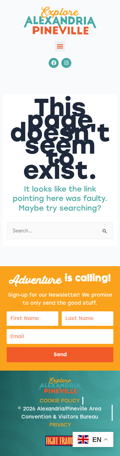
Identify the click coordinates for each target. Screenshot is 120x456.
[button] (60, 46)
